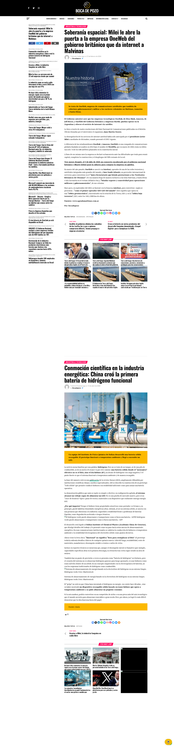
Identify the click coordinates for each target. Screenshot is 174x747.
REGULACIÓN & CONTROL (50, 194)
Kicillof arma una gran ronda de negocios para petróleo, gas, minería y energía (40, 119)
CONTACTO (114, 19)
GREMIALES (32, 61)
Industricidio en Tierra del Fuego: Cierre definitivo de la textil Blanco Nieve (42, 109)
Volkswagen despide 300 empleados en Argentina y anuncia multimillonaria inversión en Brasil (42, 260)
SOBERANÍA (71, 19)
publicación (94, 480)
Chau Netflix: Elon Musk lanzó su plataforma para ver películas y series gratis (40, 175)
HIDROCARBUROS (51, 19)
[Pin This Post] (47, 43)
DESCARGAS (124, 19)
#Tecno (79, 626)
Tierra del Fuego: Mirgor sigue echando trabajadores (40, 137)
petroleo (90, 217)
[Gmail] (107, 213)
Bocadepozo (76, 58)
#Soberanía (81, 217)
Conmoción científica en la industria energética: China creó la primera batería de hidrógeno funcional (41, 54)
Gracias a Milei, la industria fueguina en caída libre (39, 66)
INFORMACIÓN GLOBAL (102, 19)
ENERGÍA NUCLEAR (33, 193)
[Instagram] (110, 213)
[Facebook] (93, 213)
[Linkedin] (98, 213)
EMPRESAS (90, 19)
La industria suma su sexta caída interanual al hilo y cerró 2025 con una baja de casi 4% (41, 84)
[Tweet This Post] (39, 43)
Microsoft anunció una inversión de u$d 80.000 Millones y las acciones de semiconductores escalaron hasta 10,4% (41, 186)
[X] (95, 213)
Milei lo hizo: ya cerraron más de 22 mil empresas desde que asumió (41, 75)
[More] (119, 213)
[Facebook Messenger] (104, 213)
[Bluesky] (116, 213)
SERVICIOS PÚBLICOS (34, 26)
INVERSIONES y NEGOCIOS (35, 256)
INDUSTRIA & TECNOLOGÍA (36, 24)
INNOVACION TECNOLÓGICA (36, 194)
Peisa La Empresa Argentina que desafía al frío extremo (40, 212)
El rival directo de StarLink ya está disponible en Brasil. (41, 221)
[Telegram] (113, 213)
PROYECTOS (80, 19)
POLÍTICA (45, 141)
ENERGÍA (62, 19)
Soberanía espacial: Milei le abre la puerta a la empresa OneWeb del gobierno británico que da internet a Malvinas (41, 33)
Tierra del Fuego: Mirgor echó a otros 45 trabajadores (40, 128)
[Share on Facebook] (32, 43)
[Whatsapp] (101, 213)
